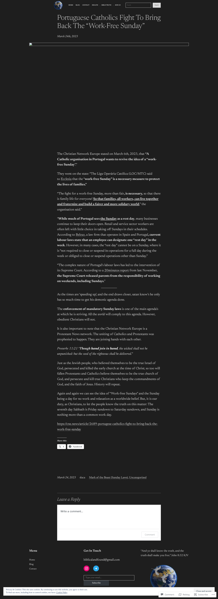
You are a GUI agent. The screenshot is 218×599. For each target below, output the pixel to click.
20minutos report (116, 270)
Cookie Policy (61, 593)
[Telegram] (96, 568)
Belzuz (80, 235)
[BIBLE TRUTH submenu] (113, 5)
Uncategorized (138, 477)
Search (157, 5)
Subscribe (96, 583)
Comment (150, 534)
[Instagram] (86, 568)
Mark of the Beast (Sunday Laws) (108, 477)
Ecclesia (66, 179)
